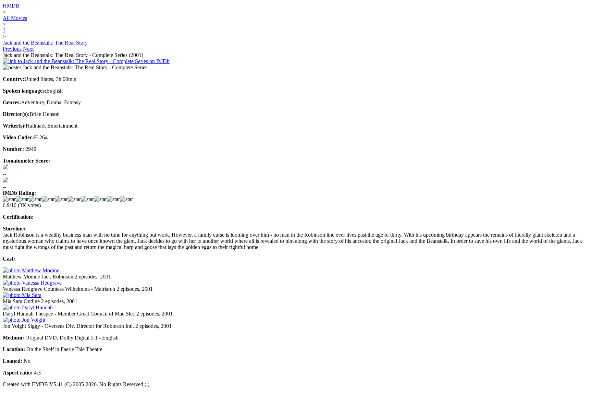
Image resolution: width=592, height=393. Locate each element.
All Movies (15, 18)
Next (28, 49)
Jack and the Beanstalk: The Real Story (45, 43)
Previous (12, 49)
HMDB (11, 6)
